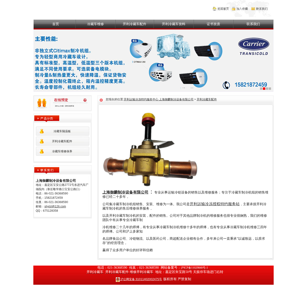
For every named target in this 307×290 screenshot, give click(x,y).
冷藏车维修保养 (62, 151)
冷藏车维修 (95, 24)
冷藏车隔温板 (62, 131)
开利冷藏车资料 (173, 24)
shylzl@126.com (55, 206)
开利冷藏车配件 (134, 24)
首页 (55, 24)
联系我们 (253, 24)
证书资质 (213, 24)
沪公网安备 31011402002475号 (141, 279)
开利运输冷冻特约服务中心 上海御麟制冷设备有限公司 (159, 99)
